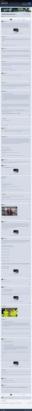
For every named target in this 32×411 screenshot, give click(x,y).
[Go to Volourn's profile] (2, 37)
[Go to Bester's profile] (2, 118)
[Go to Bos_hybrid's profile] (2, 91)
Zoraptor (4, 48)
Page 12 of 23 (23, 19)
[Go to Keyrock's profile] (2, 21)
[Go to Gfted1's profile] (2, 279)
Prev (3, 19)
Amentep (4, 369)
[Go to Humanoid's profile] (2, 73)
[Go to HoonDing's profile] (2, 378)
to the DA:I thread (7, 167)
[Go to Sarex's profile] (2, 204)
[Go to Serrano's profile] (2, 306)
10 (8, 19)
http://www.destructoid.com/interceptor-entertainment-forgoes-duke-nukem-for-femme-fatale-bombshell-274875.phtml (16, 263)
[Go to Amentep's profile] (2, 194)
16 (16, 19)
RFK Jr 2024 (16, 32)
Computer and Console (13, 16)
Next (19, 19)
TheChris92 (4, 159)
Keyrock (4, 21)
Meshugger (4, 136)
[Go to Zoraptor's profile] (2, 48)
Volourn (4, 36)
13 (12, 19)
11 (9, 19)
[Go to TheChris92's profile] (2, 160)
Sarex (4, 204)
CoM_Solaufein (4, 16)
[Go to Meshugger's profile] (2, 136)
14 (13, 19)
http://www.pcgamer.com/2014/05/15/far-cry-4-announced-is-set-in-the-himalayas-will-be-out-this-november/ (14, 387)
